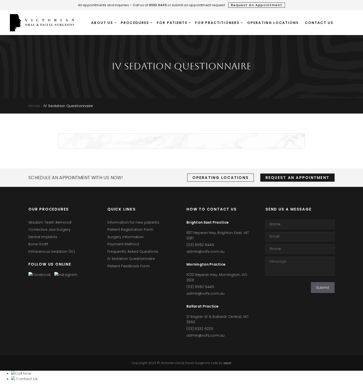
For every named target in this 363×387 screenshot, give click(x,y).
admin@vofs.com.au (205, 251)
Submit (322, 287)
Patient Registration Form (130, 229)
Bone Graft (38, 244)
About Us (102, 22)
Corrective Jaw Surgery (49, 229)
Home (34, 105)
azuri (227, 363)
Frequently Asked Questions (132, 251)
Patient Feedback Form (128, 266)
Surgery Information (125, 236)
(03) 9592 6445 (200, 244)
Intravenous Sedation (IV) (51, 251)
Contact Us (319, 22)
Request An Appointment (256, 5)
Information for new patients (133, 222)
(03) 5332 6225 (199, 328)
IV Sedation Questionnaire (131, 258)
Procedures (135, 22)
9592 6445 (158, 5)
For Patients (172, 22)
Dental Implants (42, 236)
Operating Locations (273, 22)
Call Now (23, 373)
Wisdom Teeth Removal (50, 222)
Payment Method (123, 244)
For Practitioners (217, 22)
